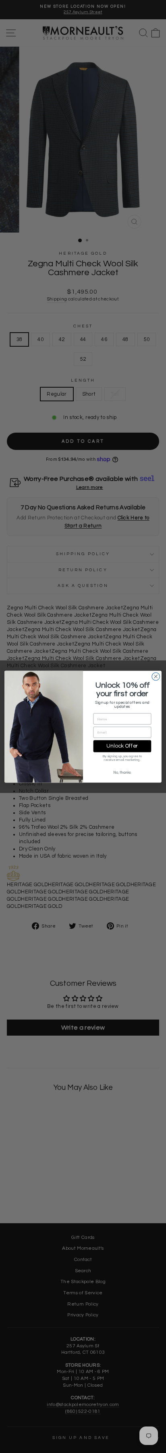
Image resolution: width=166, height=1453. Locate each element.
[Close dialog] (156, 676)
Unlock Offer (122, 746)
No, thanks (122, 772)
